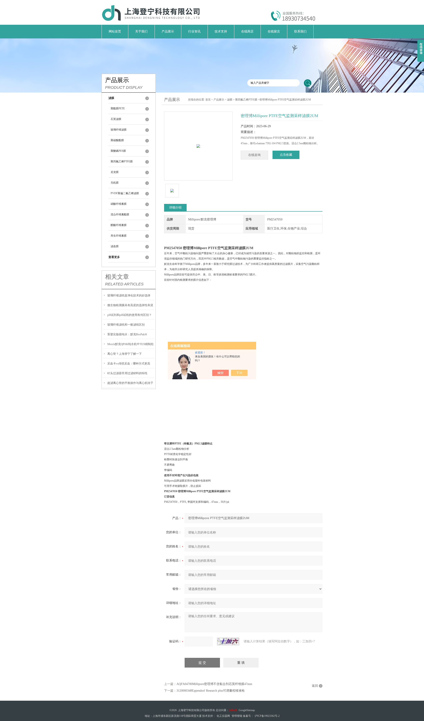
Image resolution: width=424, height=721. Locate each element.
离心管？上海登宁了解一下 (124, 353)
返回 (315, 685)
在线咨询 (254, 155)
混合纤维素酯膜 (120, 214)
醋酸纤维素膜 (119, 225)
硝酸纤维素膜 (119, 203)
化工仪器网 (223, 715)
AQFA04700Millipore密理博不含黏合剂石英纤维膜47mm (214, 684)
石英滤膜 (116, 119)
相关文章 (117, 276)
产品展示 (168, 31)
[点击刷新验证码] (228, 641)
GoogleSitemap (247, 710)
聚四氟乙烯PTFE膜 (122, 161)
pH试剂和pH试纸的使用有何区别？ (129, 315)
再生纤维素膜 (119, 235)
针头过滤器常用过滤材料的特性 (127, 373)
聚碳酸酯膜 (117, 140)
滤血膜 (115, 246)
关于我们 (141, 31)
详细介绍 (175, 207)
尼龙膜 (115, 172)
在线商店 (247, 31)
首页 (208, 99)
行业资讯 (194, 31)
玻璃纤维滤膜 (119, 129)
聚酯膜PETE (118, 108)
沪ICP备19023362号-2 (267, 715)
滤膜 (229, 99)
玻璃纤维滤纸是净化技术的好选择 (128, 295)
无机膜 (115, 182)
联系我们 (300, 31)
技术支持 (221, 31)
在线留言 (274, 31)
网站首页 (115, 31)
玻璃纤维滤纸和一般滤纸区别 (126, 324)
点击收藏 (286, 154)
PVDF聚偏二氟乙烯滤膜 (125, 193)
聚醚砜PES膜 (118, 150)
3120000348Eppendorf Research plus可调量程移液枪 (210, 690)
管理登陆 (237, 715)
